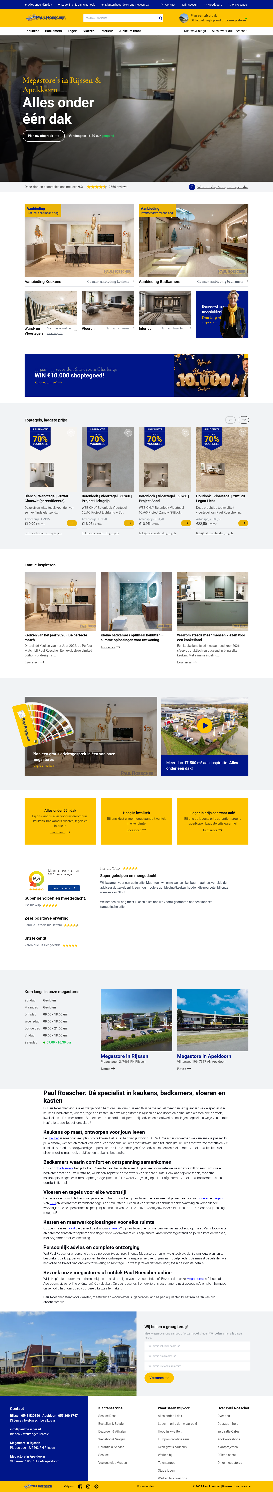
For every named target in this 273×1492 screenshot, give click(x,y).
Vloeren (89, 31)
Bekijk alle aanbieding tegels (43, 533)
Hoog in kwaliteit (169, 1431)
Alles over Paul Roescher (229, 31)
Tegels (72, 31)
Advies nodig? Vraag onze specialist (222, 187)
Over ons (223, 1416)
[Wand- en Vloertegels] (51, 308)
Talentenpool (167, 1463)
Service (103, 1455)
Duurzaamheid (227, 1424)
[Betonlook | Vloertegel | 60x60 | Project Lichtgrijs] (99, 475)
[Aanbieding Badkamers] (193, 240)
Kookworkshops (228, 1439)
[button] (243, 420)
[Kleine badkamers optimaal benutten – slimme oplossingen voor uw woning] (136, 601)
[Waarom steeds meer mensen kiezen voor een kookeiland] (212, 601)
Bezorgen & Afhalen (112, 1431)
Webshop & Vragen (111, 1439)
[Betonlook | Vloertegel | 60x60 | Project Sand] (156, 475)
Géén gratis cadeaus (172, 1447)
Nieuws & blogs (195, 31)
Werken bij (165, 1455)
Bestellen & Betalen (111, 1424)
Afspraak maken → (45, 766)
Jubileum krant (130, 31)
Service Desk (107, 1416)
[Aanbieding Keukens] (79, 240)
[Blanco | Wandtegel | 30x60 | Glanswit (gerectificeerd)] (42, 475)
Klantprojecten (227, 1447)
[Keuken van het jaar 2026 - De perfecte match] (60, 601)
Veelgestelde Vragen (112, 1463)
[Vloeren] (108, 308)
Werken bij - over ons (172, 1478)
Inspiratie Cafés (228, 1431)
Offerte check (226, 1455)
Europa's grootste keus (173, 1439)
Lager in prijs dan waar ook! (177, 1424)
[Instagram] (88, 1486)
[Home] (45, 18)
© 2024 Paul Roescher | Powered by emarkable (221, 1486)
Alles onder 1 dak (170, 1416)
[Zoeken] (160, 18)
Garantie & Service (111, 1447)
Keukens (33, 31)
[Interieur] (165, 308)
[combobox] (123, 18)
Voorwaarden (145, 1486)
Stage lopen (166, 1470)
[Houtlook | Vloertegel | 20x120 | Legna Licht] (213, 475)
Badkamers (53, 31)
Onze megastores (229, 1463)
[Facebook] (80, 1486)
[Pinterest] (96, 1486)
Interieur (107, 31)
